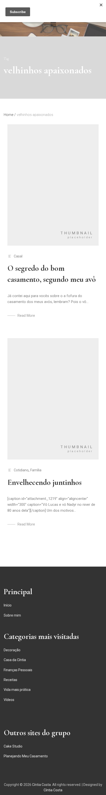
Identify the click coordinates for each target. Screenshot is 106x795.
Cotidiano (21, 470)
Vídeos (9, 700)
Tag (6, 59)
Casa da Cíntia (15, 660)
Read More (26, 315)
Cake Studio (13, 746)
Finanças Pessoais (18, 670)
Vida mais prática (17, 690)
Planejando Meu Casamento (26, 756)
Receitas (10, 680)
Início (8, 605)
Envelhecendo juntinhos (44, 482)
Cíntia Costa (41, 785)
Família (35, 470)
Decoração (12, 650)
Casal (18, 256)
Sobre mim (12, 615)
